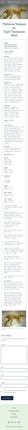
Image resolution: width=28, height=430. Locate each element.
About (14, 408)
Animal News (14, 417)
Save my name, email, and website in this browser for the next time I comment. (15, 391)
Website (3, 383)
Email (2, 375)
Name (2, 367)
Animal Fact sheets (14, 411)
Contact (14, 414)
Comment (3, 344)
